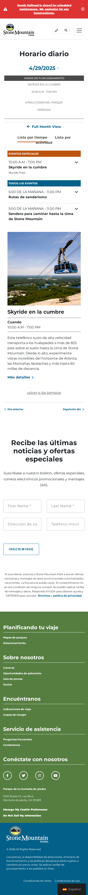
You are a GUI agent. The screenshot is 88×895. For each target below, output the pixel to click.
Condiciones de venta (37, 880)
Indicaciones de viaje (17, 709)
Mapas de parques (15, 637)
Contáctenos (11, 745)
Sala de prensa (12, 678)
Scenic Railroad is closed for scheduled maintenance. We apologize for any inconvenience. (44, 9)
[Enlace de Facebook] (7, 775)
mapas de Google (14, 714)
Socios (7, 684)
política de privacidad (67, 595)
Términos (44, 595)
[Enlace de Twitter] (23, 775)
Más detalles (19, 377)
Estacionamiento (14, 643)
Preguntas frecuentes (17, 739)
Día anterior (15, 409)
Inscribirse (21, 549)
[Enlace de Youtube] (55, 775)
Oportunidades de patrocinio (22, 673)
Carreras (8, 667)
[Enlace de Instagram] (39, 775)
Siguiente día (72, 409)
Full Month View (46, 127)
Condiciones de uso (67, 880)
